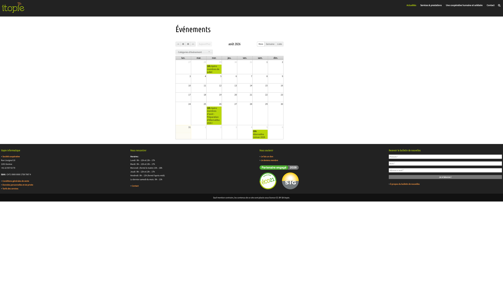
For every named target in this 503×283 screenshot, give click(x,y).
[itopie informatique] (13, 11)
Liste (279, 44)
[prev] (183, 44)
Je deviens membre (269, 160)
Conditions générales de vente (15, 181)
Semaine (270, 44)
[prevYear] (178, 44)
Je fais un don (267, 156)
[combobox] (194, 52)
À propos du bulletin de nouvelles (405, 184)
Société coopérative (11, 156)
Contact (490, 5)
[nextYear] (193, 44)
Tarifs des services (10, 188)
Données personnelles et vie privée (17, 184)
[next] (188, 44)
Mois (261, 44)
